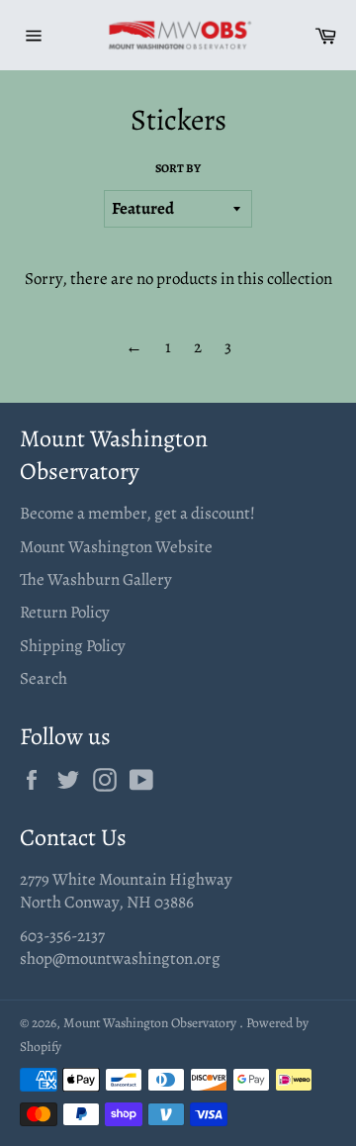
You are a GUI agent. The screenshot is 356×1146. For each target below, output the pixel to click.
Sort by (178, 168)
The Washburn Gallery (96, 579)
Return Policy (65, 612)
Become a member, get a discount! (137, 513)
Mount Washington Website (116, 546)
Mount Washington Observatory (151, 1022)
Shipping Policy (73, 645)
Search (43, 678)
